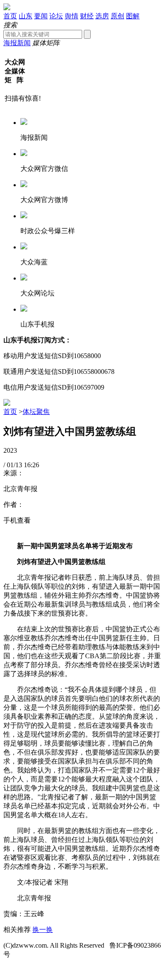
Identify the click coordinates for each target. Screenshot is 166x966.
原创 (117, 16)
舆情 (71, 16)
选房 (102, 16)
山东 (25, 16)
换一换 (42, 929)
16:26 (31, 465)
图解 (133, 16)
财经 (87, 16)
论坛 (56, 16)
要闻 (41, 16)
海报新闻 (17, 42)
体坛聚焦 (36, 411)
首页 (10, 16)
